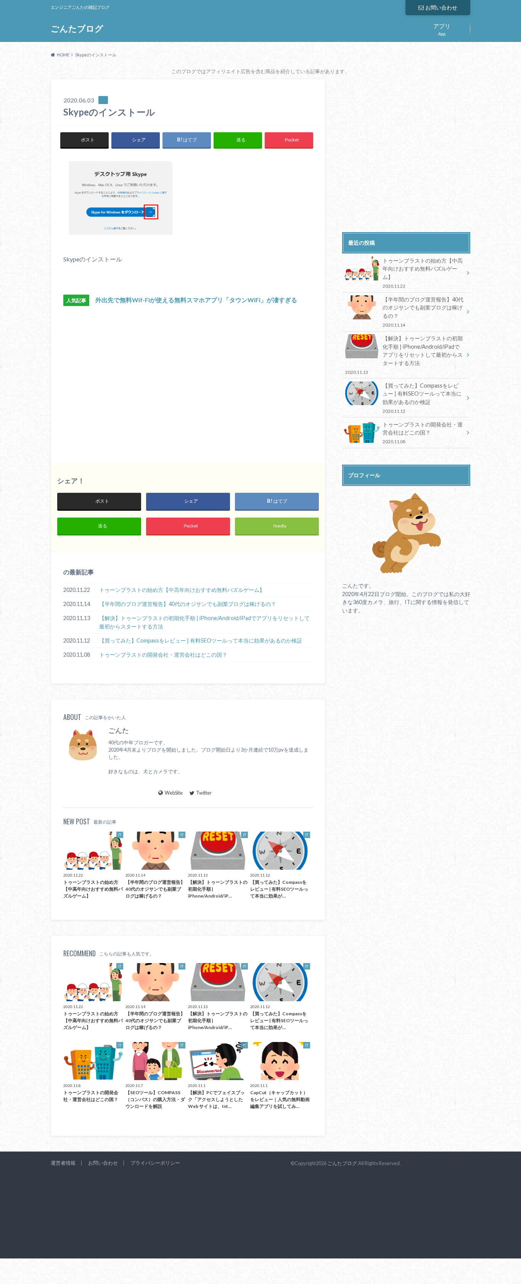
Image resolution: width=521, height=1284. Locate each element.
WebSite (173, 793)
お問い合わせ (441, 7)
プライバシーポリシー (155, 1163)
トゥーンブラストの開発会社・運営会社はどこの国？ (163, 654)
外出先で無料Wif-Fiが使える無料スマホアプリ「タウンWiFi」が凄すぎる (196, 299)
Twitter (204, 793)
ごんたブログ (77, 28)
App (441, 28)
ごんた (118, 730)
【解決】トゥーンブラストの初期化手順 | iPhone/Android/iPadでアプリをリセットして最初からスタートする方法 (204, 622)
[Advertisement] (125, 379)
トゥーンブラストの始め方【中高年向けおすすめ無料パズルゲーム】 (182, 590)
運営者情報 (63, 1163)
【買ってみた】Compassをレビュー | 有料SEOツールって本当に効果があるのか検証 (200, 640)
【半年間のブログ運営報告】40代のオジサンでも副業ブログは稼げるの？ (187, 604)
